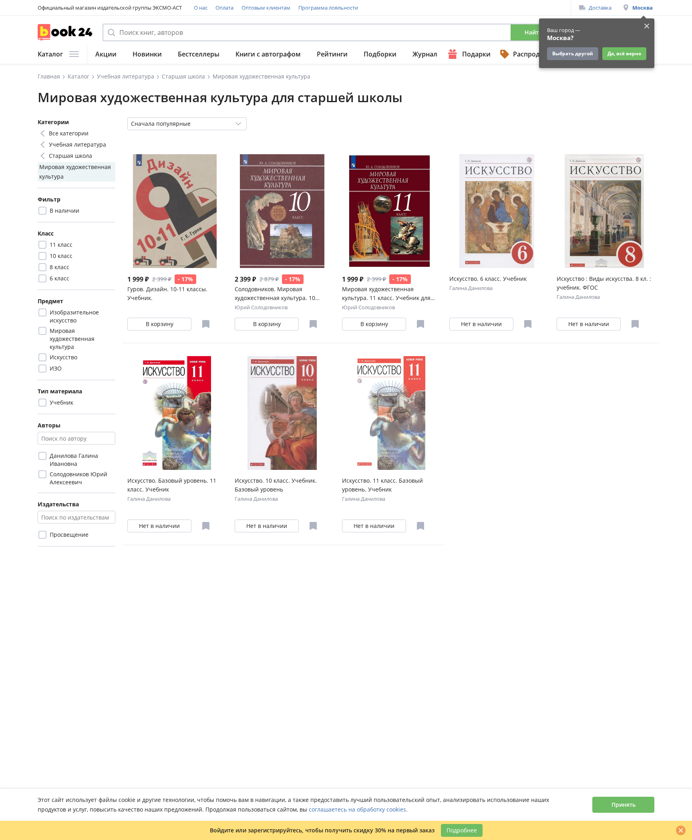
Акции (106, 54)
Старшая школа (70, 155)
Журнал (424, 54)
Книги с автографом (268, 54)
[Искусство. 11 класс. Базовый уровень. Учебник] (389, 413)
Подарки (476, 54)
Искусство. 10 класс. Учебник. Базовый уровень (276, 485)
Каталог (50, 54)
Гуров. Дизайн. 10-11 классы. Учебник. (167, 293)
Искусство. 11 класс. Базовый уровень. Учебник (382, 485)
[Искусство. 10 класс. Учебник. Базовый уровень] (282, 413)
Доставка (600, 7)
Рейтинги (332, 54)
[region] (76, 261)
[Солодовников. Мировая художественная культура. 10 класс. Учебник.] (282, 211)
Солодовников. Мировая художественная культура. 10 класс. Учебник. (275, 293)
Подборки (380, 54)
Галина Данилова (471, 288)
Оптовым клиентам (265, 7)
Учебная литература (77, 144)
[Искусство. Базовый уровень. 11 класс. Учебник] (174, 413)
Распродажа (532, 54)
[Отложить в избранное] (206, 324)
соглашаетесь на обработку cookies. (358, 809)
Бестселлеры (198, 54)
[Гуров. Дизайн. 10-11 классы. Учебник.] (174, 211)
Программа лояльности (328, 7)
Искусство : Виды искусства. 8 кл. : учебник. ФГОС (604, 283)
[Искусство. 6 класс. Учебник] (496, 211)
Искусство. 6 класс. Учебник (488, 278)
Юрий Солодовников (261, 307)
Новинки (147, 54)
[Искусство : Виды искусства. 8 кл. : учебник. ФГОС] (604, 211)
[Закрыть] (681, 830)
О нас (200, 7)
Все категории (69, 133)
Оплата (224, 7)
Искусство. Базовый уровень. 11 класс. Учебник (171, 485)
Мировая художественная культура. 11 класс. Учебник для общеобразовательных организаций (386, 293)
